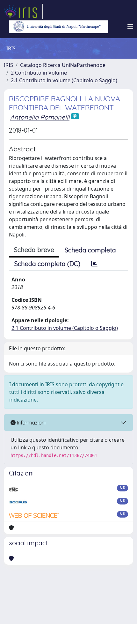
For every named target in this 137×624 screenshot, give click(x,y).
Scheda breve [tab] (34, 250)
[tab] (94, 264)
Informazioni (31, 422)
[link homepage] (23, 11)
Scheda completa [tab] (90, 250)
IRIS (8, 65)
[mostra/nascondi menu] (130, 27)
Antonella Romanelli (39, 117)
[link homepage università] (58, 26)
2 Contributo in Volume (39, 72)
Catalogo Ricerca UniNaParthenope (62, 65)
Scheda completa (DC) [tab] (47, 264)
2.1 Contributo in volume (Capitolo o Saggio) (64, 80)
